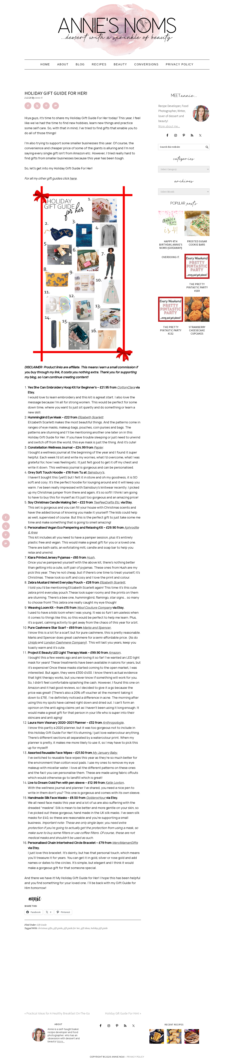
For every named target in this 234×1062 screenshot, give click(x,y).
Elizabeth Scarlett (90, 417)
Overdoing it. (171, 257)
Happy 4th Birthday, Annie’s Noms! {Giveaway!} (170, 244)
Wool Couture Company (94, 607)
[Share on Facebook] (27, 105)
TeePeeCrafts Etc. (107, 502)
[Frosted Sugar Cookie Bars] (197, 223)
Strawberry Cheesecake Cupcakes (197, 330)
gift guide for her (72, 928)
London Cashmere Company (65, 642)
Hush (90, 557)
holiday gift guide (99, 928)
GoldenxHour (96, 798)
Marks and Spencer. (97, 627)
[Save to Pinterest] (46, 105)
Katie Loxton (115, 782)
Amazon (114, 652)
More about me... (169, 126)
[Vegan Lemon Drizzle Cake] (174, 1036)
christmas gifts (45, 928)
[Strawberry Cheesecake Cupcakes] (197, 309)
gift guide (58, 928)
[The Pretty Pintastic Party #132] (170, 309)
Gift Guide (42, 925)
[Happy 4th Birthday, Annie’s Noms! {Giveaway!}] (170, 223)
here (73, 178)
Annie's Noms (117, 28)
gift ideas (85, 928)
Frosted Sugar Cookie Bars (197, 243)
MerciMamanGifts (125, 843)
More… (61, 1041)
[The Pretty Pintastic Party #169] (197, 266)
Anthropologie (113, 722)
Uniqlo (33, 642)
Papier (98, 447)
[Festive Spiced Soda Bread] (191, 1036)
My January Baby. (105, 753)
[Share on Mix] (55, 105)
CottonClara (126, 387)
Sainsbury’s (95, 472)
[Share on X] (37, 105)
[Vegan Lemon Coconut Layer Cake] (156, 1036)
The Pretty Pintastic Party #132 (170, 330)
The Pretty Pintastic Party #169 (197, 287)
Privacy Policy (135, 1056)
